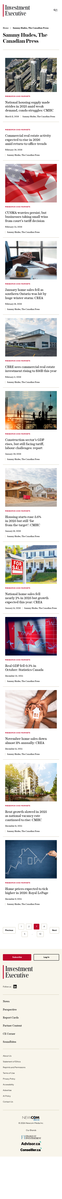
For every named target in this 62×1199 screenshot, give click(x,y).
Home (6, 28)
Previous (9, 930)
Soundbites (9, 1041)
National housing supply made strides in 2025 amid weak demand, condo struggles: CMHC (29, 106)
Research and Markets (17, 96)
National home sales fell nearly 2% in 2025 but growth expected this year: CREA (27, 598)
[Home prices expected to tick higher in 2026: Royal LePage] (31, 859)
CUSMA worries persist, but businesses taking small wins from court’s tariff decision (26, 217)
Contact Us (8, 1102)
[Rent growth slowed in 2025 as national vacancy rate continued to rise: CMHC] (31, 782)
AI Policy (7, 1096)
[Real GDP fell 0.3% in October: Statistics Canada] (31, 636)
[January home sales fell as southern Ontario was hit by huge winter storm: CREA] (31, 260)
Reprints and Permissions (14, 1067)
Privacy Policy (9, 1079)
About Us (7, 1056)
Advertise (7, 1090)
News (6, 1001)
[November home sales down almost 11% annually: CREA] (31, 709)
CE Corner (9, 1033)
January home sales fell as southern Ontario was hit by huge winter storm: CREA (25, 294)
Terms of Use (9, 1073)
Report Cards (11, 1017)
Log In (46, 957)
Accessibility (8, 1084)
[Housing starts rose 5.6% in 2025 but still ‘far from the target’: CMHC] (31, 487)
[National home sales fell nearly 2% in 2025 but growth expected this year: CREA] (31, 564)
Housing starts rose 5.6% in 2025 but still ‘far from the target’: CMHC (23, 521)
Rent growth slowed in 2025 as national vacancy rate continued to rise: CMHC (26, 816)
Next (54, 930)
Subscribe (17, 957)
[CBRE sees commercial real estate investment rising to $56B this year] (31, 337)
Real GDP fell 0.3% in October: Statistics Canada (24, 668)
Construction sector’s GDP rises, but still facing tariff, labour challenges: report (24, 444)
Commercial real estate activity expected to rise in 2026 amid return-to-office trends (28, 140)
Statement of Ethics (12, 1061)
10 (40, 934)
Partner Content (12, 1025)
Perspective (10, 1009)
